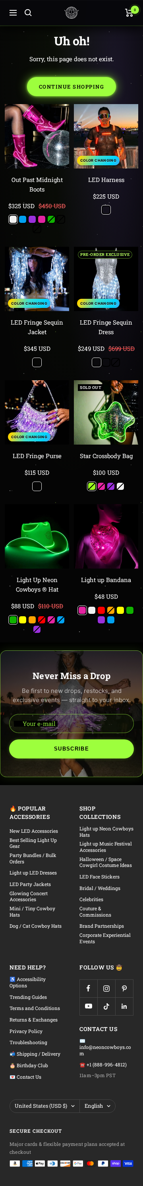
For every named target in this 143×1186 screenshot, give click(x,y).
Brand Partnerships (101, 926)
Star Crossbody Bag (106, 456)
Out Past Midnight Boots (37, 184)
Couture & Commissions (95, 911)
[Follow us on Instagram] (106, 988)
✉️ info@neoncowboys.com (105, 1047)
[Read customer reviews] (37, 198)
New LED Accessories (34, 831)
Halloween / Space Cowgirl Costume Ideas (105, 862)
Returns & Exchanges (34, 1020)
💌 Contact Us (25, 1077)
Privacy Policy (26, 1031)
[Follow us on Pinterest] (124, 988)
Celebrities (91, 899)
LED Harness (106, 180)
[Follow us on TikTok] (106, 1006)
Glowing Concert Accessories (29, 896)
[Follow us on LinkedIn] (124, 1006)
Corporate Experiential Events (105, 938)
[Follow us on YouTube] (88, 1006)
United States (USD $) (41, 1105)
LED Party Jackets (30, 884)
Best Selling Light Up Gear (33, 843)
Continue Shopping (71, 86)
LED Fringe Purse (37, 456)
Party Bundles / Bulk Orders (33, 858)
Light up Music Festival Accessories (105, 847)
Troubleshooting (28, 1042)
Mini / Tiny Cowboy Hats (32, 911)
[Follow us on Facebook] (88, 988)
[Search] (28, 12)
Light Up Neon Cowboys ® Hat (37, 584)
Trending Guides (28, 997)
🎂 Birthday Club (29, 1065)
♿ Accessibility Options (28, 982)
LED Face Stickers (99, 877)
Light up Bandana (106, 580)
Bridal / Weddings (99, 888)
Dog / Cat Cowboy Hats (36, 926)
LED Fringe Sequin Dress (106, 327)
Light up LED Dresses (33, 873)
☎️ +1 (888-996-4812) (103, 1065)
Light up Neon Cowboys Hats (106, 832)
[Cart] (129, 13)
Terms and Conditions (35, 1008)
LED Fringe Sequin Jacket (37, 327)
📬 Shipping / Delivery (35, 1054)
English (94, 1105)
